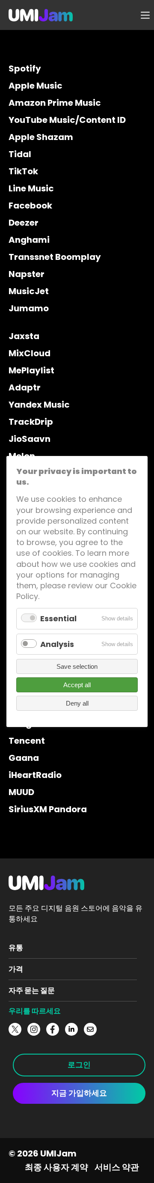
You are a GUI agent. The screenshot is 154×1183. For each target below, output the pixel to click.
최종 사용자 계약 (56, 1167)
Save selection (77, 666)
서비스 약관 (117, 1167)
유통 (16, 947)
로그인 (79, 1064)
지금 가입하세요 (79, 1093)
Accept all (77, 684)
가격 (16, 969)
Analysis (57, 644)
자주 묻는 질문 (32, 990)
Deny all (77, 703)
